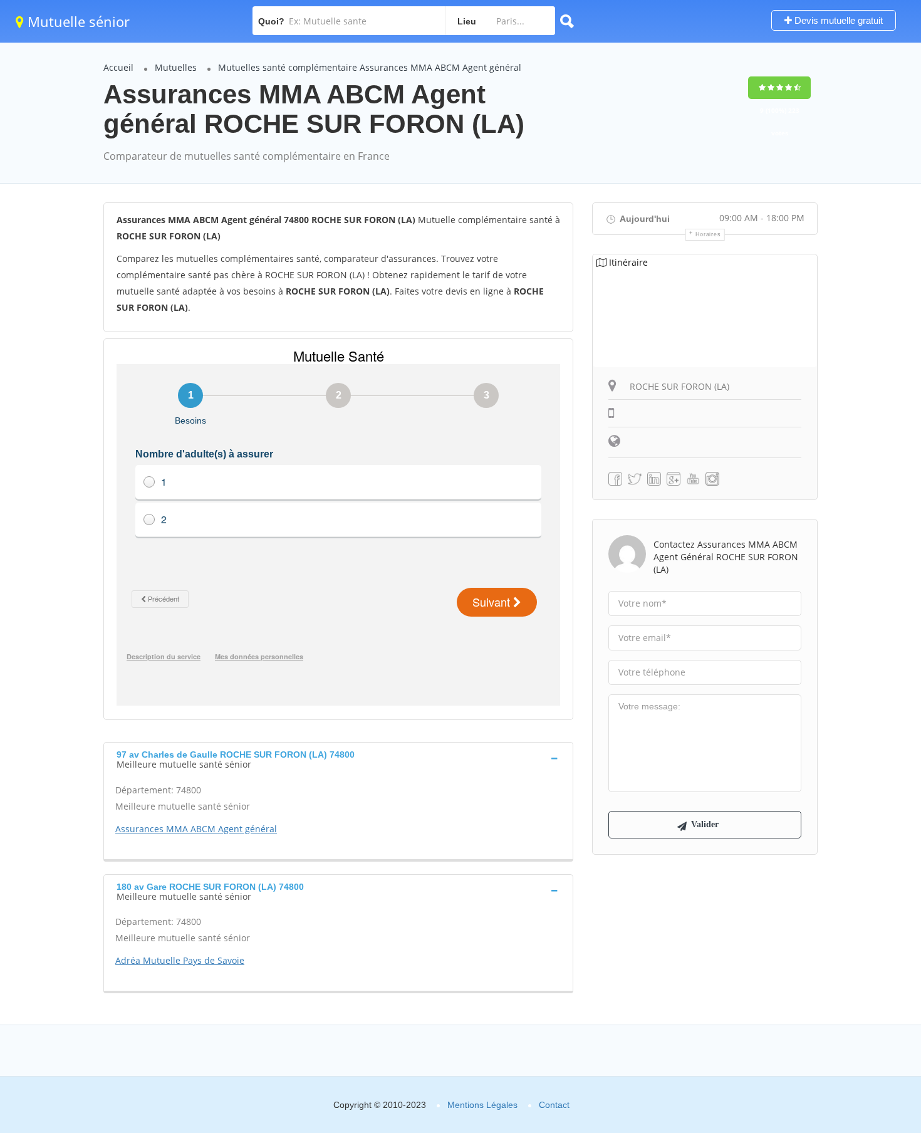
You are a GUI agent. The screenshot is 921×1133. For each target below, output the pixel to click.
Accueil (118, 67)
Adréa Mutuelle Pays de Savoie (179, 960)
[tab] (338, 758)
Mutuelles (176, 67)
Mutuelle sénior (77, 21)
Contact (554, 1105)
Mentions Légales (482, 1105)
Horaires (708, 234)
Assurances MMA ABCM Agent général (196, 829)
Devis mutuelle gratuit (837, 20)
